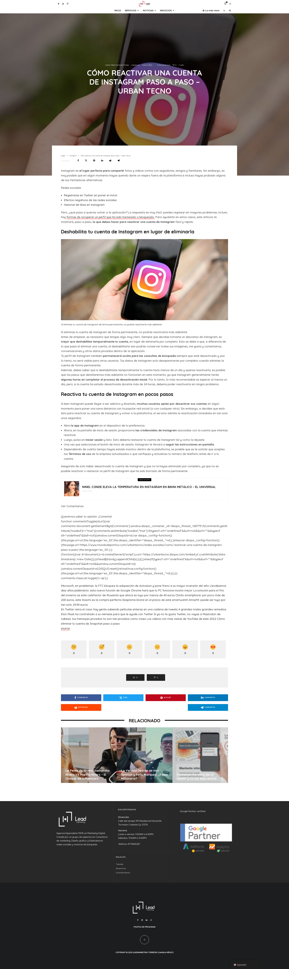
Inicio (117, 10)
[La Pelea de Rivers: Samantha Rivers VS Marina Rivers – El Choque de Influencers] (202, 755)
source (65, 628)
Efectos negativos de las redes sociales (90, 200)
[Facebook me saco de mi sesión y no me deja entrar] (91, 755)
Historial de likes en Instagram (84, 205)
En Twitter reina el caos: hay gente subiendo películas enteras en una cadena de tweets (119, 609)
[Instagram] (63, 4)
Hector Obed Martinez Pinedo (117, 65)
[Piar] (86, 160)
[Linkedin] (146, 920)
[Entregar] (110, 160)
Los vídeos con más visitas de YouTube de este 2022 (181, 619)
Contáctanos (123, 872)
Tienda (119, 864)
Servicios (130, 10)
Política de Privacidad (144, 927)
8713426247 (134, 844)
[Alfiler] (94, 160)
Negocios (166, 10)
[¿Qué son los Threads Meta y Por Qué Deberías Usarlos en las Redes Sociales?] (147, 755)
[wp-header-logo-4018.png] (71, 488)
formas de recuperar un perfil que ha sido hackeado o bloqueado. (111, 217)
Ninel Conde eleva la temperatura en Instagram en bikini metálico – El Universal (149, 487)
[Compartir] (78, 160)
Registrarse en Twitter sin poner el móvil (90, 195)
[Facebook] (58, 4)
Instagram (135, 65)
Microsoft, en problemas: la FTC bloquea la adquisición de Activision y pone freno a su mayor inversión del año (135, 586)
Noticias (148, 10)
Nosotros (121, 868)
